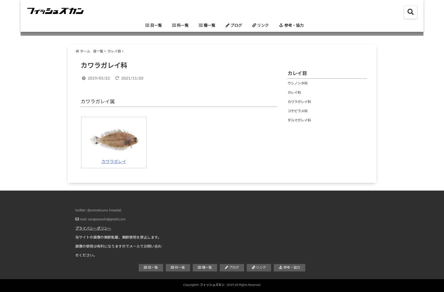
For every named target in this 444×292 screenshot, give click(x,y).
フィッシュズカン (212, 284)
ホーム (84, 51)
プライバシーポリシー (93, 228)
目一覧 (155, 25)
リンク (262, 25)
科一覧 (182, 25)
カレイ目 (114, 51)
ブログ (235, 25)
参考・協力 (293, 25)
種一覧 (209, 25)
